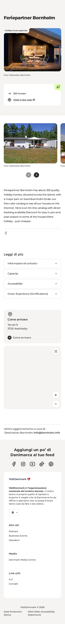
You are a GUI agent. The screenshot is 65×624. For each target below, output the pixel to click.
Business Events (18, 535)
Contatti (13, 583)
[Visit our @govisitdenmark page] (41, 464)
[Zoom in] (56, 395)
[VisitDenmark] (19, 479)
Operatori (14, 540)
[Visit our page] (23, 464)
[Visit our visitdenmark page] (32, 464)
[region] (32, 377)
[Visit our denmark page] (14, 464)
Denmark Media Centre (22, 559)
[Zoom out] (56, 404)
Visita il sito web (22, 99)
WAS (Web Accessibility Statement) (41, 613)
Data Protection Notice (13, 613)
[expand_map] (55, 351)
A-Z (11, 579)
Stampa (13, 531)
